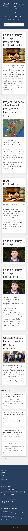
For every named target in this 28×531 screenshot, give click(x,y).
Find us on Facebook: (8, 499)
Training (3, 477)
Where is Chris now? (9, 444)
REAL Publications (10, 182)
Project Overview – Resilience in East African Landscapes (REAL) (13, 109)
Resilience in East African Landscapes (14, 5)
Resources (4, 479)
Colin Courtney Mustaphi (12, 242)
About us (3, 470)
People (3, 472)
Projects (3, 475)
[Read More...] (17, 437)
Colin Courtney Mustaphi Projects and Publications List (13, 40)
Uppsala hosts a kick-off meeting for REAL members (13, 343)
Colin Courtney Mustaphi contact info (12, 273)
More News (4, 459)
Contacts (3, 482)
